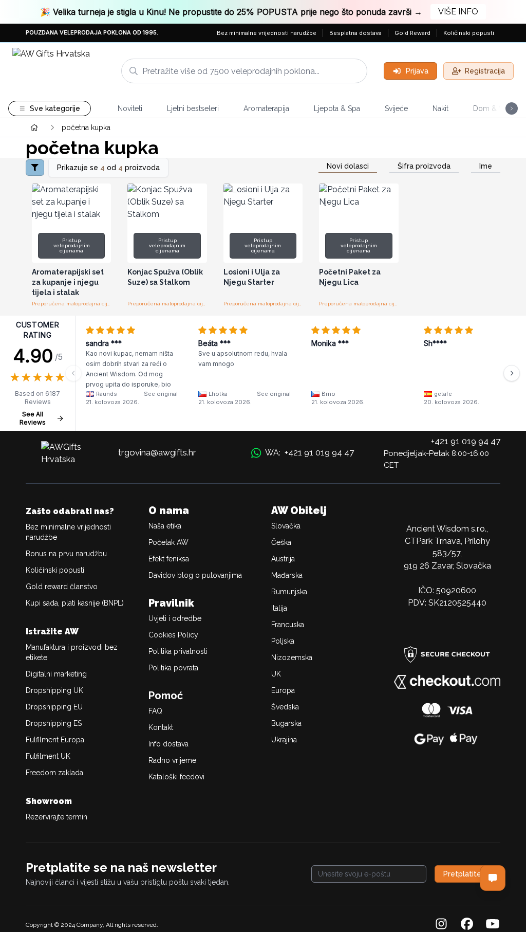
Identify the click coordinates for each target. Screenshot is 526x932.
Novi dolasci (348, 166)
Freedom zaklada (54, 773)
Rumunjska (289, 592)
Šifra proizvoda (424, 166)
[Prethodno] (73, 373)
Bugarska (286, 723)
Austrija (283, 559)
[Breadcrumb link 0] (34, 127)
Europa (283, 690)
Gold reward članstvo (62, 586)
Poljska (282, 641)
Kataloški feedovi (176, 777)
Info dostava (168, 744)
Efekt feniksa (168, 559)
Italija (279, 608)
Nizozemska (291, 657)
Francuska (287, 624)
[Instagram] (441, 925)
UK (276, 674)
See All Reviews (33, 418)
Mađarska (287, 575)
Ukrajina (284, 740)
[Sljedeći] (511, 373)
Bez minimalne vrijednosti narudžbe (266, 32)
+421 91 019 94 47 (465, 441)
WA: (309, 452)
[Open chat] (492, 878)
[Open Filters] (35, 167)
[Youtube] (492, 925)
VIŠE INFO (458, 11)
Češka (281, 542)
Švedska (285, 707)
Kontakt (160, 727)
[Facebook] (467, 925)
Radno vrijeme (172, 760)
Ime (485, 166)
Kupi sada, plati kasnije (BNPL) (75, 603)
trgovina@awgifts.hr (157, 452)
